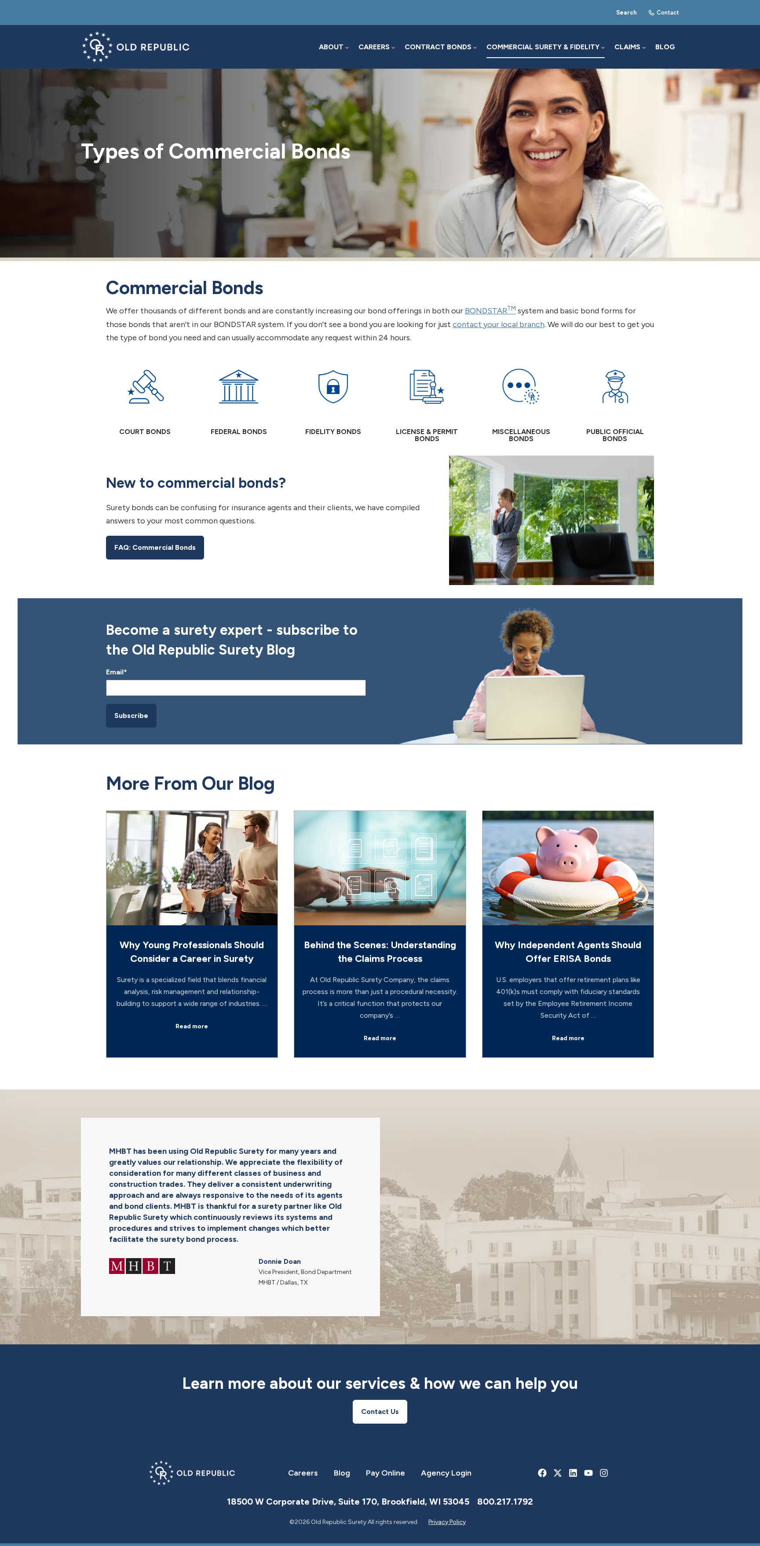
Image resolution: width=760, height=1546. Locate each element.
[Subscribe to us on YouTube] (588, 1473)
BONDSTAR (490, 311)
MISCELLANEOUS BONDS (521, 435)
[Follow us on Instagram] (604, 1473)
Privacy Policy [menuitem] (447, 1522)
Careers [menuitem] (303, 1473)
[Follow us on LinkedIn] (573, 1473)
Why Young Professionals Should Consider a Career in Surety (192, 951)
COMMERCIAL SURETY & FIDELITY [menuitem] (542, 47)
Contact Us (380, 1411)
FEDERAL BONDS (239, 431)
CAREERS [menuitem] (374, 47)
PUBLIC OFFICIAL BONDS (615, 435)
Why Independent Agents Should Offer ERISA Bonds (568, 951)
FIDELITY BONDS (333, 431)
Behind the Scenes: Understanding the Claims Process (380, 951)
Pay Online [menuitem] (385, 1473)
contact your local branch (498, 324)
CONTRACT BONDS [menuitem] (438, 47)
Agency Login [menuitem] (446, 1473)
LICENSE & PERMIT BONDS (427, 435)
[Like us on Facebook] (542, 1473)
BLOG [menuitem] (665, 47)
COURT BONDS (145, 431)
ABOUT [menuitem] (331, 47)
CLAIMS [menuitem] (627, 47)
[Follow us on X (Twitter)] (558, 1473)
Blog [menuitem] (342, 1473)
